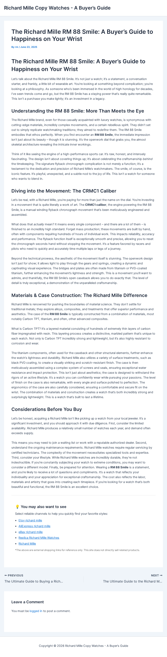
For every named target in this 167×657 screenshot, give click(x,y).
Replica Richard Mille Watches (39, 538)
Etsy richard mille (30, 520)
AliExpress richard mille (34, 526)
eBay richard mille (31, 532)
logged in (36, 611)
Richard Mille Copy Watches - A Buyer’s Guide (57, 8)
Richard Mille (27, 543)
